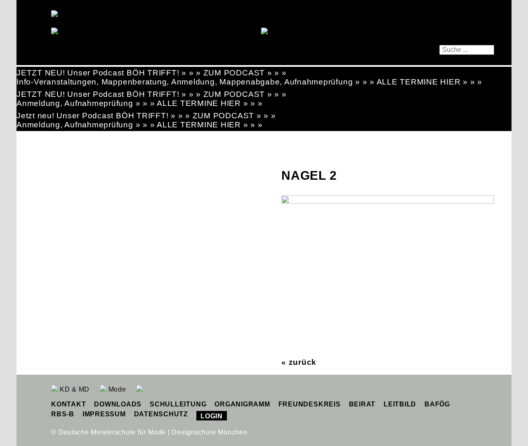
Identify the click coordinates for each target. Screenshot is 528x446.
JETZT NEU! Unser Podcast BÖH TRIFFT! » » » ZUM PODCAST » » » (151, 72)
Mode (116, 389)
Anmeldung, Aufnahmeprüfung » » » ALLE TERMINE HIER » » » (139, 103)
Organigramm (242, 404)
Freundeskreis (309, 404)
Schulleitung (178, 404)
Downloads (117, 404)
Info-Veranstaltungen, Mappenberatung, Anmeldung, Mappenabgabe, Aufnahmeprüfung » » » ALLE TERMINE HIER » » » (249, 81)
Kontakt (68, 404)
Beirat (362, 404)
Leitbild (400, 404)
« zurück (298, 362)
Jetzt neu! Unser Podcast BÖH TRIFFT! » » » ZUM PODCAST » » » (146, 115)
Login (211, 416)
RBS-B (62, 414)
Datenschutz (161, 414)
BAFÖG (437, 404)
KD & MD (74, 389)
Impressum (104, 414)
